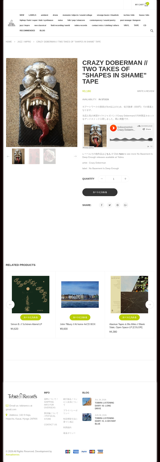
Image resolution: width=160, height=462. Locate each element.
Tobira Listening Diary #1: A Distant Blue (105, 421)
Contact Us (50, 424)
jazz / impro (24, 42)
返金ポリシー (69, 433)
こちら (107, 154)
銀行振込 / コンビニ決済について (70, 402)
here (121, 154)
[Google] (125, 205)
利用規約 (67, 427)
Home (9, 42)
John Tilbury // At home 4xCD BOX (77, 324)
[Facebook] (101, 205)
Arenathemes (13, 454)
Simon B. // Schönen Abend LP (26, 324)
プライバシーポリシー (70, 411)
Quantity (88, 178)
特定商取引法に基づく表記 (70, 420)
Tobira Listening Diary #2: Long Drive (104, 406)
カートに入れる (100, 192)
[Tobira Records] (11, 23)
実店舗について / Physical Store (51, 416)
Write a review (145, 91)
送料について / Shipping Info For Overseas (51, 403)
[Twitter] (109, 205)
